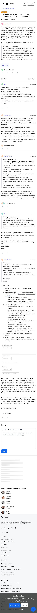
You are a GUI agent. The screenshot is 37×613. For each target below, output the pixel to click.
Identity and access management (10, 583)
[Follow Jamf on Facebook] (15, 528)
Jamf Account (5, 555)
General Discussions (8, 8)
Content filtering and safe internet (10, 591)
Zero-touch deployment (7, 566)
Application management (8, 572)
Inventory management (7, 574)
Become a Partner (6, 550)
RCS (5, 214)
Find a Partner (5, 552)
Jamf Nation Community (8, 541)
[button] (3, 4)
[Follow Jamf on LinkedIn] (5, 528)
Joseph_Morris (8, 115)
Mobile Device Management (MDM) (11, 569)
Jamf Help (4, 536)
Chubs (8, 491)
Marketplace (4, 547)
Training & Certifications (7, 539)
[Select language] (24, 3)
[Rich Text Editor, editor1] (18, 440)
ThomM (8, 501)
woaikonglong (10, 506)
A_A (5, 84)
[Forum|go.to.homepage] (10, 4)
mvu (7, 511)
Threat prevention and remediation (11, 588)
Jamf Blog (4, 544)
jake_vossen (7, 24)
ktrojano (8, 496)
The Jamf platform (6, 563)
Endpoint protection (6, 585)
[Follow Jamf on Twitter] (2, 528)
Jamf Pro (5, 65)
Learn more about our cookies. (18, 601)
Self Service (4, 580)
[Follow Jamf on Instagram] (12, 528)
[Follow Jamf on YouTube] (9, 528)
